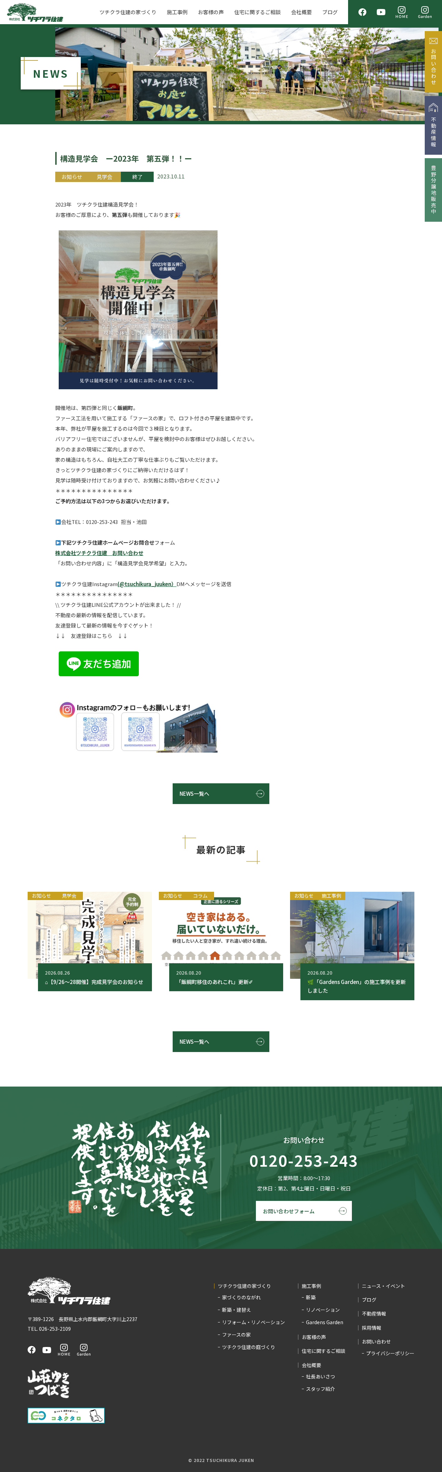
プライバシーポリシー (390, 1353)
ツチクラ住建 (35, 12)
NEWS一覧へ (194, 793)
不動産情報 (374, 1313)
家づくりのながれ (241, 1297)
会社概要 (301, 12)
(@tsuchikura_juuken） (146, 583)
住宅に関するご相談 (257, 12)
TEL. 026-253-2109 (49, 1328)
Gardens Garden (324, 1322)
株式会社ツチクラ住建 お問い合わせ (99, 552)
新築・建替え (236, 1309)
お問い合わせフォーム (289, 1211)
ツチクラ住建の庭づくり (248, 1347)
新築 (311, 1297)
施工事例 (177, 12)
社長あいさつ (320, 1376)
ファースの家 (236, 1334)
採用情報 (371, 1327)
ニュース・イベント (383, 1286)
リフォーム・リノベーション (253, 1322)
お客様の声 (211, 12)
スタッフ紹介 (320, 1388)
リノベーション (323, 1309)
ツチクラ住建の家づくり (127, 12)
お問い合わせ (376, 1341)
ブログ (330, 12)
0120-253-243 (303, 1160)
